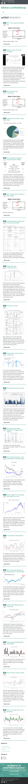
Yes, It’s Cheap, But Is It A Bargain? (15, 710)
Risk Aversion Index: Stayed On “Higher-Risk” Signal (15, 430)
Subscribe (10, 2)
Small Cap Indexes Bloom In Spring (15, 605)
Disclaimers (10, 780)
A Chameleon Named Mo (15, 535)
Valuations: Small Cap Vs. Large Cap (15, 354)
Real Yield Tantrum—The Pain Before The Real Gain (15, 457)
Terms (2, 780)
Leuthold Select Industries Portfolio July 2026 (15, 222)
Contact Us (13, 774)
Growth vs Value (12, 306)
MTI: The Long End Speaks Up (15, 23)
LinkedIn (4, 758)
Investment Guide (5, 751)
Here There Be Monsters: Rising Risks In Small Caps (15, 570)
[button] (3, 12)
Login (14, 2)
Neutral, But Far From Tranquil (14, 50)
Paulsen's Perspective (6, 747)
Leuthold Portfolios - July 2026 (15, 119)
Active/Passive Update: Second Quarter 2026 (14, 158)
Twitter (4, 757)
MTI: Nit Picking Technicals (12, 92)
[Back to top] (6, 782)
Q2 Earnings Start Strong (15, 388)
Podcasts (4, 749)
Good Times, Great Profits (15, 673)
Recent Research (5, 746)
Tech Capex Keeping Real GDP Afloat (15, 643)
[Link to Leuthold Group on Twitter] (2, 782)
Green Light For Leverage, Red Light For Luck (15, 495)
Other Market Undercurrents (12, 267)
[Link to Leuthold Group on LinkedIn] (4, 782)
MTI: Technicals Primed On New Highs (16, 195)
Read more (7, 44)
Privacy (6, 780)
